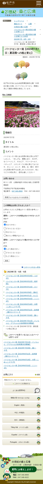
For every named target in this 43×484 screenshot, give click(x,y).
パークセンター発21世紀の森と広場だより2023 (25, 35)
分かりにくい (11, 232)
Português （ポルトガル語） (20, 442)
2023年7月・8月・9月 (22, 39)
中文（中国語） (20, 412)
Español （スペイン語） (20, 435)
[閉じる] (3, 466)
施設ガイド (18, 24)
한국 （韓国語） (20, 420)
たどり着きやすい (12, 249)
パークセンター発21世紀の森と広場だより (25, 30)
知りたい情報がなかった (15, 236)
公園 (30, 24)
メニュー (39, 6)
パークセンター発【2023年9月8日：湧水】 (22, 292)
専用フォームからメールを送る (16, 197)
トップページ (19, 21)
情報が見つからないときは (20, 398)
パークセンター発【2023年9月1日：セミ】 (22, 296)
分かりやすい (11, 225)
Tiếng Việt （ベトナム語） (20, 427)
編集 (38, 374)
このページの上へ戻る (32, 267)
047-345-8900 (17, 191)
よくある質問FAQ (19, 390)
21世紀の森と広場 (21, 27)
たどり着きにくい (12, 256)
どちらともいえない (13, 228)
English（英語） (20, 405)
